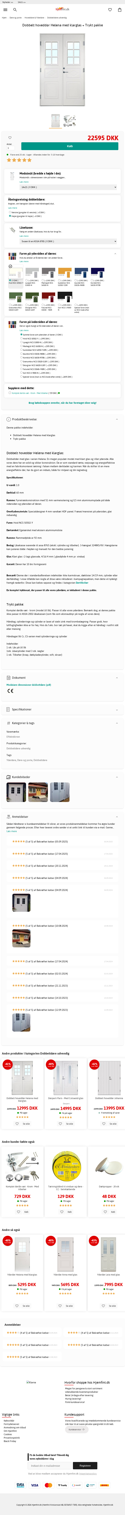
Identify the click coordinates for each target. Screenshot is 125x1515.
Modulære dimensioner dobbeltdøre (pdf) (29, 684)
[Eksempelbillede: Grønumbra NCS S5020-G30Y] (19, 299)
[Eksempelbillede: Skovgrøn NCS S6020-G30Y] (35, 299)
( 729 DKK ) (35, 393)
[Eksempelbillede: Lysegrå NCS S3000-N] (35, 274)
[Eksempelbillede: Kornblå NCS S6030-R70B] (101, 274)
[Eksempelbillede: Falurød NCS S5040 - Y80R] (52, 299)
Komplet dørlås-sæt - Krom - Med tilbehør (30, 393)
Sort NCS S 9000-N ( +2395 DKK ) (36, 373)
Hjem (4, 17)
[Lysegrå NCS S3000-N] (32, 271)
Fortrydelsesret (11, 1424)
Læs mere (12, 831)
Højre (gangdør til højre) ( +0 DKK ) (27, 216)
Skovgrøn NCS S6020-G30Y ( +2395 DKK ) (40, 365)
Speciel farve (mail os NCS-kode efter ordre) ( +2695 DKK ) (47, 377)
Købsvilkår (9, 1420)
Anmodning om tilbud (15, 1427)
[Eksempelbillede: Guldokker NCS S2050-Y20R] (68, 274)
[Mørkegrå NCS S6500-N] (48, 271)
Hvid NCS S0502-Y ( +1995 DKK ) (36, 338)
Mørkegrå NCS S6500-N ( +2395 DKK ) (39, 346)
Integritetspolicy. (88, 1473)
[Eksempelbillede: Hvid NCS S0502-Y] (19, 274)
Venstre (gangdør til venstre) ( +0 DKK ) (28, 212)
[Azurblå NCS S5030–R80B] (81, 271)
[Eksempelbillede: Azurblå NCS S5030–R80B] (84, 274)
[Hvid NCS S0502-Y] (15, 271)
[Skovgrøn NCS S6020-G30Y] (32, 296)
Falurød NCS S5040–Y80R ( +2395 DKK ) (39, 369)
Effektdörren (13, 736)
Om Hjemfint (10, 1430)
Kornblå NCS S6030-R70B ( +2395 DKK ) (39, 357)
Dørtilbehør (82, 582)
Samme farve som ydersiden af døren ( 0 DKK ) (43, 335)
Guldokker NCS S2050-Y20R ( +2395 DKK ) (40, 350)
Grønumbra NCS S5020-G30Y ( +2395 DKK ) (41, 361)
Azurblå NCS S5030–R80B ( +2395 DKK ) (39, 354)
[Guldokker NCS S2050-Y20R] (65, 271)
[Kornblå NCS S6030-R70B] (97, 271)
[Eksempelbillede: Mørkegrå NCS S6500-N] (52, 274)
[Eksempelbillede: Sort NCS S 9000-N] (68, 299)
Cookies (8, 1434)
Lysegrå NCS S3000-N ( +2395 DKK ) (38, 342)
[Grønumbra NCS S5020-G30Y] (15, 296)
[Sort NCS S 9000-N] (65, 296)
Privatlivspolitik (12, 1437)
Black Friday (10, 1441)
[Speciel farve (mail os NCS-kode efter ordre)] (74, 296)
